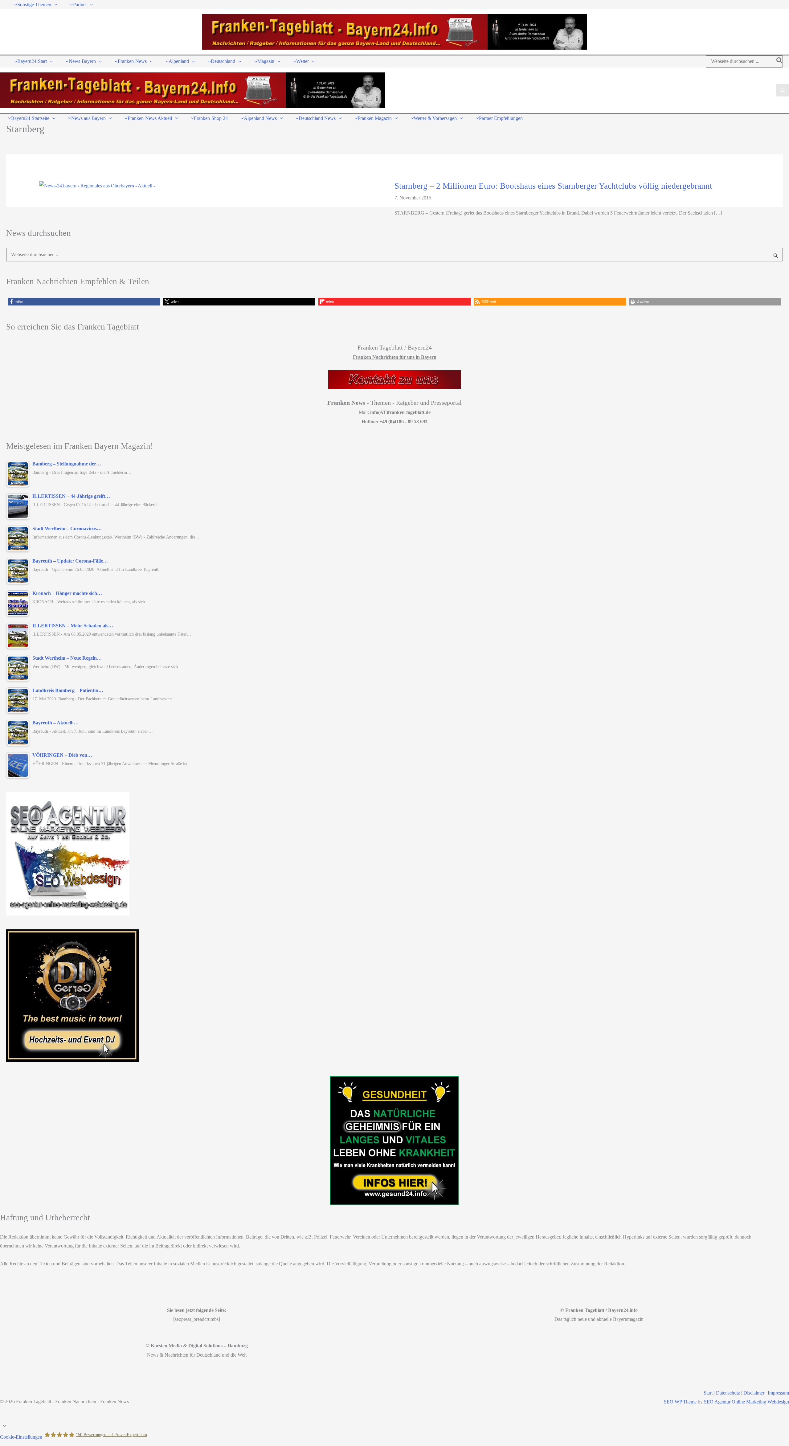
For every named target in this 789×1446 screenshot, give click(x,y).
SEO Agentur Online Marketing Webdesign (746, 1401)
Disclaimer (753, 1392)
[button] (54, 4)
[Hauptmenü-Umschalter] (782, 90)
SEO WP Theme (680, 1401)
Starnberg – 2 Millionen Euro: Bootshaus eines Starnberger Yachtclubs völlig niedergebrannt (553, 185)
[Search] (779, 61)
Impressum (778, 1392)
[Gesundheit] (394, 1140)
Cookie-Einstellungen (21, 1436)
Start (708, 1392)
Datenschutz (728, 1392)
